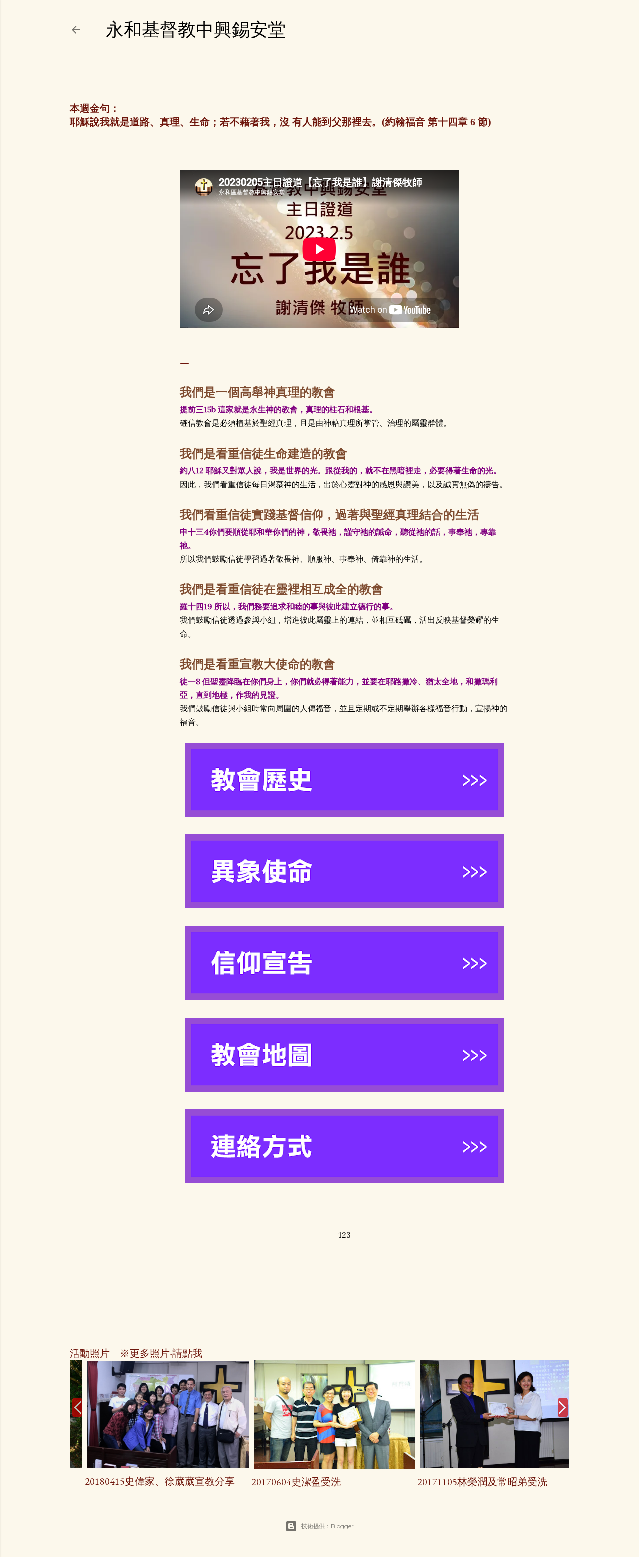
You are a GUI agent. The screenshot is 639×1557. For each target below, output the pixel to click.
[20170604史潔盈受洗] (319, 1465)
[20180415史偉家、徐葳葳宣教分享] (153, 1464)
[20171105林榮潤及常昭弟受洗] (486, 1464)
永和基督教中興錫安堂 (196, 29)
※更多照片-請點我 (156, 1353)
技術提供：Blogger (327, 1526)
